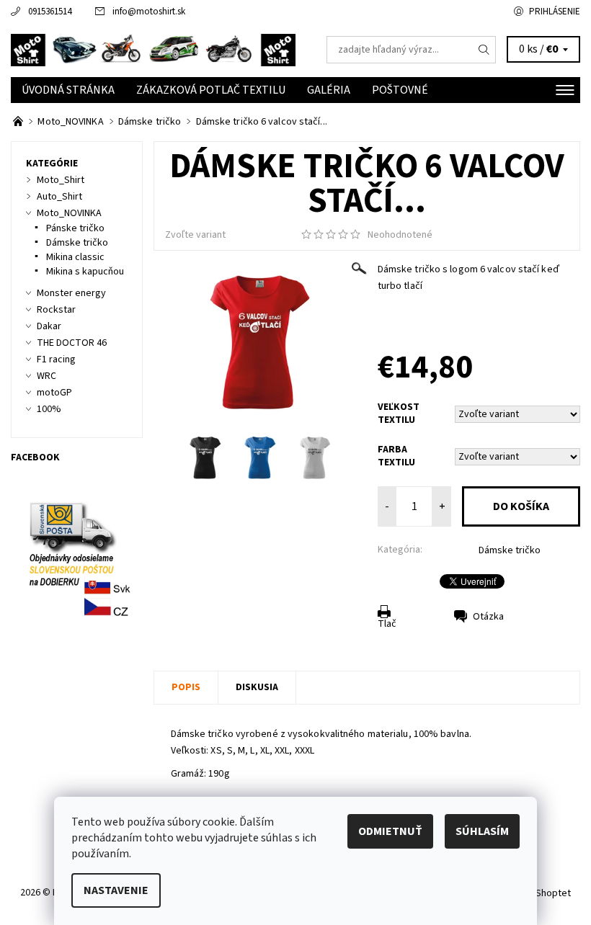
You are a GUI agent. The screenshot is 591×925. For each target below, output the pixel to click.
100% (49, 409)
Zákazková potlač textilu (210, 90)
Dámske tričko (510, 550)
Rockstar (56, 310)
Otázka (488, 616)
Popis (186, 687)
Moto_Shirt (60, 180)
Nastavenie (116, 890)
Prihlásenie (554, 11)
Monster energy (71, 293)
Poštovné (400, 90)
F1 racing (56, 359)
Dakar (49, 326)
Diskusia (257, 687)
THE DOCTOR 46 (72, 343)
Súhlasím (482, 831)
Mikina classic (75, 257)
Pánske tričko (75, 228)
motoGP (54, 392)
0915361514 (49, 11)
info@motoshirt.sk (148, 11)
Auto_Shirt (59, 196)
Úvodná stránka (68, 90)
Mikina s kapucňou (85, 271)
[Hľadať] (484, 49)
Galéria (328, 90)
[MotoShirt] (153, 50)
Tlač (387, 624)
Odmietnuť (390, 831)
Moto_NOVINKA (69, 213)
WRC (46, 376)
